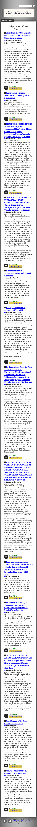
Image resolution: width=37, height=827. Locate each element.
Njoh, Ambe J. (10, 612)
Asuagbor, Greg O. (12, 278)
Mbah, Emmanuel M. (13, 577)
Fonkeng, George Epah (13, 312)
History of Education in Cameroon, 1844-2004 (14, 308)
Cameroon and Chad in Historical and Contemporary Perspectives (16, 95)
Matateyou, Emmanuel (13, 40)
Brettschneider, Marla (13, 139)
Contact (14, 820)
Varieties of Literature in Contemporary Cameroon (15, 772)
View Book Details (16, 88)
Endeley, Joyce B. (11, 726)
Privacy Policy (20, 820)
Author (11, 20)
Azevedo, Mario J (11, 100)
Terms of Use (27, 820)
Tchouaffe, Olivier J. (12, 776)
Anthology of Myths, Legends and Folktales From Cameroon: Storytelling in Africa (17, 35)
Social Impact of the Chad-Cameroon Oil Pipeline (16, 722)
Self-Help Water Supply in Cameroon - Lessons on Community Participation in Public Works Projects (16, 606)
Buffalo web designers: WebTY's (25, 823)
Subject (4, 20)
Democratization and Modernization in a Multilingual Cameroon (17, 273)
